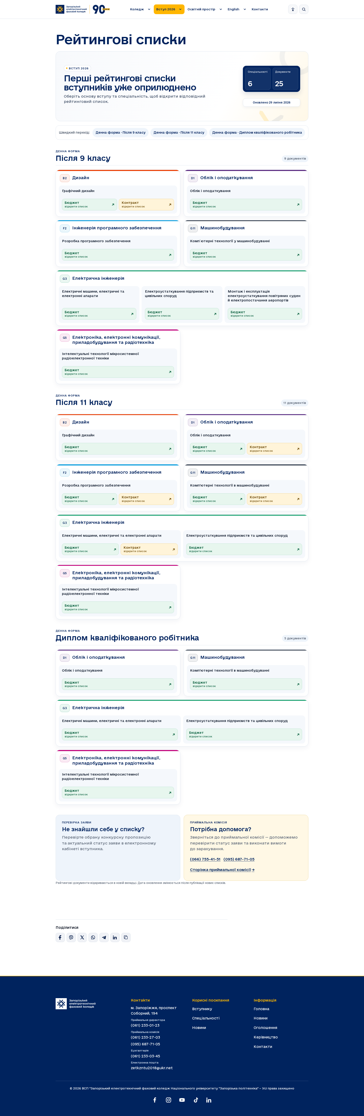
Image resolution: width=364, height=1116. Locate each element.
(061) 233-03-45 (145, 1056)
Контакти (260, 9)
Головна (261, 1009)
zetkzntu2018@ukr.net (152, 1068)
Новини (199, 1028)
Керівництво (266, 1037)
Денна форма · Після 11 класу (179, 132)
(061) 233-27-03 (145, 1037)
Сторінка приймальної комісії (222, 869)
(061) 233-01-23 (145, 1025)
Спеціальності (205, 1018)
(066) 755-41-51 (205, 859)
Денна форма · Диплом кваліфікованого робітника (257, 132)
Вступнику (202, 1009)
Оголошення (265, 1028)
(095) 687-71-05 (238, 859)
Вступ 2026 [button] (165, 9)
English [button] (233, 9)
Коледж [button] (137, 9)
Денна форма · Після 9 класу (121, 132)
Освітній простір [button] (201, 9)
